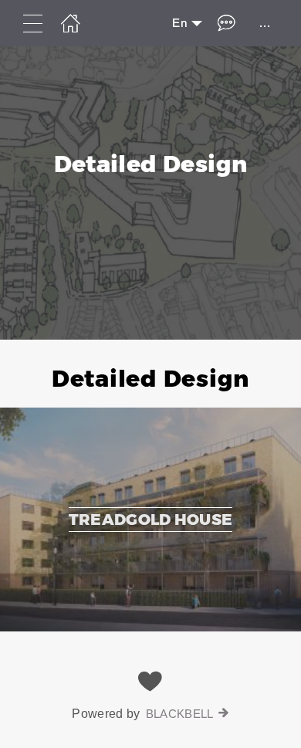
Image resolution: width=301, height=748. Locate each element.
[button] (150, 485)
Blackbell (180, 713)
